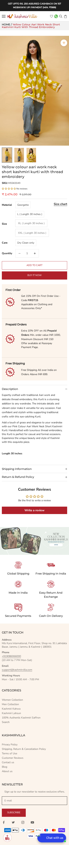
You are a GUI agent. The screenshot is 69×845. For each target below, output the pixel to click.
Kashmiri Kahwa (11, 709)
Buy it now (34, 275)
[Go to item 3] (31, 155)
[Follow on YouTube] (32, 822)
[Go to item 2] (19, 155)
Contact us (8, 762)
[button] (9, 188)
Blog (4, 767)
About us (7, 771)
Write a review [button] (34, 510)
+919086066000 (11, 656)
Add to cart (34, 265)
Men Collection (10, 704)
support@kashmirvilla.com (17, 670)
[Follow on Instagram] (23, 822)
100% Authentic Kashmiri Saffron (21, 717)
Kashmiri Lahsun (11, 713)
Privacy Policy (9, 744)
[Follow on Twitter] (13, 822)
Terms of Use (9, 753)
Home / (7, 24)
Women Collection (12, 700)
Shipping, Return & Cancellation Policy (24, 749)
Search (6, 722)
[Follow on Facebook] (4, 822)
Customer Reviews (12, 758)
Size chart (60, 204)
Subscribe (13, 812)
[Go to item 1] (7, 155)
